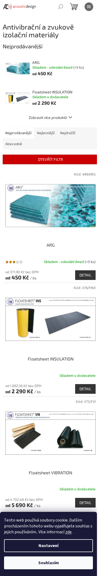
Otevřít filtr (50, 159)
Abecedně (13, 144)
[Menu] (88, 6)
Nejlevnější (46, 133)
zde (68, 532)
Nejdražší (67, 133)
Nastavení (48, 546)
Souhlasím (48, 563)
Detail (85, 275)
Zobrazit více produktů (48, 117)
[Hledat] (60, 6)
